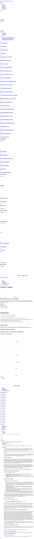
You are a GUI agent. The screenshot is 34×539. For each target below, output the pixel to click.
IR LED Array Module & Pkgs (6, 70)
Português (4, 277)
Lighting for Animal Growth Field (6, 119)
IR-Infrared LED (3, 46)
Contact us (3, 425)
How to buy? (2, 266)
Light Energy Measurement (5, 133)
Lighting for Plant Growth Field (6, 116)
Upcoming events (3, 262)
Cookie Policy (4, 447)
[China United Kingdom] (8, 443)
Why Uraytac (2, 176)
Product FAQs (4, 427)
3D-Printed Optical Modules (5, 77)
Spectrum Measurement (4, 136)
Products (1, 21)
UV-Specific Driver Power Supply (6, 84)
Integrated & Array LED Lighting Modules (8, 81)
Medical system (3, 168)
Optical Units (4, 34)
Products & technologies (4, 243)
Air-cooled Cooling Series (4, 105)
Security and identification (5, 161)
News (1, 232)
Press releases (2, 250)
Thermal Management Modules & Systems (8, 38)
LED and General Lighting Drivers (6, 91)
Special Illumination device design (6, 158)
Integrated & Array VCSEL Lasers (6, 74)
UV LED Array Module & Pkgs (6, 67)
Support (1, 187)
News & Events (2, 223)
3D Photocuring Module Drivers (6, 88)
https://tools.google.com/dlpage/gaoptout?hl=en (10, 531)
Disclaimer (3, 378)
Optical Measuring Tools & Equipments (7, 39)
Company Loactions (4, 198)
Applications (2, 140)
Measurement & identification (5, 172)
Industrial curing (3, 151)
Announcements (3, 246)
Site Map (3, 428)
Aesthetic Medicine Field (4, 126)
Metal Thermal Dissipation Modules (6, 112)
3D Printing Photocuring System (6, 102)
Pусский (7, 277)
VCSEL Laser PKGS (4, 63)
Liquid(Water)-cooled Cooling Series (7, 109)
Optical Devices (4, 33)
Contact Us (2, 208)
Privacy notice (4, 429)
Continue (3, 444)
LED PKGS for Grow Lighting (6, 56)
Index (3, 280)
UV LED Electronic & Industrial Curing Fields (8, 95)
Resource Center (3, 205)
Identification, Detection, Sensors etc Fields (8, 98)
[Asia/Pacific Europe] (4, 443)
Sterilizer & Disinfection (4, 165)
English (1, 277)
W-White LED (3, 53)
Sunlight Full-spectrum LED (5, 60)
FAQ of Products (3, 201)
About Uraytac (2, 212)
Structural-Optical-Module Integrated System (8, 37)
